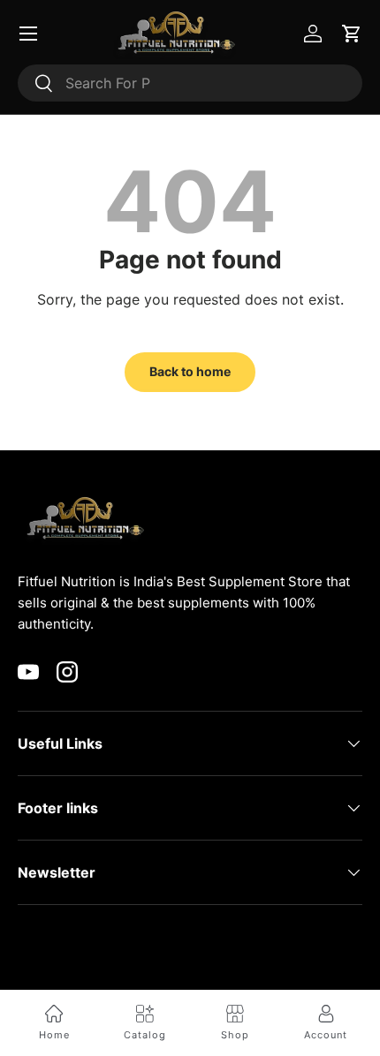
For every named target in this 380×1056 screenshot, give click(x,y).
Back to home (190, 371)
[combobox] (190, 83)
